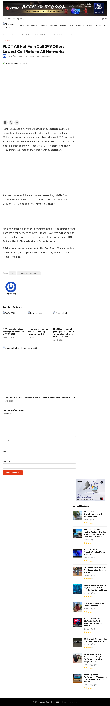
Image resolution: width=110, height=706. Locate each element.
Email (6, 451)
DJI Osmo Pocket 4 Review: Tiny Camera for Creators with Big (95, 570)
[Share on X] (11, 122)
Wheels (98, 25)
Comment (7, 413)
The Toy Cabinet (77, 25)
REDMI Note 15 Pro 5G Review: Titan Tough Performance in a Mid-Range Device (93, 658)
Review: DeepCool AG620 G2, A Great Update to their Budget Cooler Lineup (95, 587)
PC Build (54, 25)
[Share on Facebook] (5, 122)
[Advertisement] (39, 173)
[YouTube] (106, 19)
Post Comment (12, 473)
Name (6, 441)
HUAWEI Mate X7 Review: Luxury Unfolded (94, 604)
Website (6, 461)
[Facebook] (103, 19)
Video (89, 25)
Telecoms (14, 35)
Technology (32, 25)
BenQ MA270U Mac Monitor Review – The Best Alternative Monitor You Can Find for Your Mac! (95, 533)
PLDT (12, 273)
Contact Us (7, 19)
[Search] (104, 25)
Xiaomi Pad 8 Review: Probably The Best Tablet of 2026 (95, 552)
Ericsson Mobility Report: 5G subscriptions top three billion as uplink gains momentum (39, 397)
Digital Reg (12, 56)
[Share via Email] (16, 122)
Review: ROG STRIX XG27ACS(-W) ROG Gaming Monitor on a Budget (93, 622)
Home (21, 25)
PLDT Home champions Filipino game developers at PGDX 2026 (13, 331)
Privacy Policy (18, 19)
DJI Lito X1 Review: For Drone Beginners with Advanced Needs (93, 514)
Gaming (63, 25)
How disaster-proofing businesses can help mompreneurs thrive (38, 331)
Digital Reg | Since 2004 (50, 702)
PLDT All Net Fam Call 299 (29, 273)
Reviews (43, 25)
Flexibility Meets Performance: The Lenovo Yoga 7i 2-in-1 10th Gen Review (95, 678)
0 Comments (45, 56)
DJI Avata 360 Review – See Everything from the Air (95, 640)
